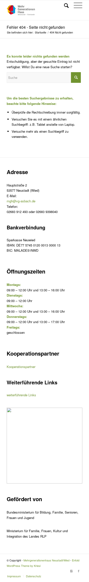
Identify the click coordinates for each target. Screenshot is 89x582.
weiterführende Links (21, 395)
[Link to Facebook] (78, 571)
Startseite (40, 32)
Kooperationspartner (21, 366)
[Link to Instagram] (71, 571)
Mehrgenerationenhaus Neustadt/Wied (46, 560)
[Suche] (64, 5)
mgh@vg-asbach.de (21, 201)
